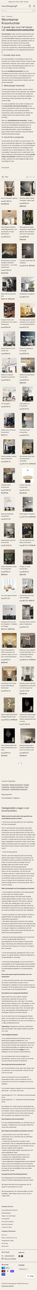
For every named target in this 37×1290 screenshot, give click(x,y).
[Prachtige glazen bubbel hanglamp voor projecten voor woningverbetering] (27, 315)
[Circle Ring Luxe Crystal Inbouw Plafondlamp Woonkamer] (9, 679)
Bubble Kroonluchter (16, 785)
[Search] (33, 10)
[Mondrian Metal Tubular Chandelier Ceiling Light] (27, 193)
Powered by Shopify (8, 1286)
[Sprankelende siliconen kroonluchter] (9, 534)
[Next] (21, 763)
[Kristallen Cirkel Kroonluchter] (9, 480)
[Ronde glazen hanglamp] (27, 507)
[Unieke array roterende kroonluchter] (9, 424)
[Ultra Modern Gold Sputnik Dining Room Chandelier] (27, 452)
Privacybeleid (5, 1218)
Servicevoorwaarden (8, 1221)
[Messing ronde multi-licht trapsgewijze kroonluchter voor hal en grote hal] (27, 680)
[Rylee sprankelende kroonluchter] (9, 508)
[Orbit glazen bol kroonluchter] (27, 398)
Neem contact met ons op (9, 1237)
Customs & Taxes (7, 1227)
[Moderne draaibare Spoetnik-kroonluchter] (9, 369)
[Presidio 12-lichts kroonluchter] (27, 562)
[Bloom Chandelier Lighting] (9, 192)
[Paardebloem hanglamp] (27, 287)
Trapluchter (5, 785)
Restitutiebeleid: (6, 1213)
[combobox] (18, 10)
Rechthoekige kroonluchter (19, 789)
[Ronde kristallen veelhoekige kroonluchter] (9, 451)
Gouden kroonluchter (17, 787)
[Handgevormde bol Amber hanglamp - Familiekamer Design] (9, 617)
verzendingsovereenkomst (9, 1210)
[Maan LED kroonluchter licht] (9, 288)
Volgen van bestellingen (9, 1216)
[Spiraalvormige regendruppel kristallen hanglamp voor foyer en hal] (27, 742)
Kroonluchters (6, 34)
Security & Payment (7, 1224)
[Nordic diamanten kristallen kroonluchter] (9, 562)
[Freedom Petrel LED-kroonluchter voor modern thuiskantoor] (9, 315)
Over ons (4, 1235)
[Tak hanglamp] (9, 397)
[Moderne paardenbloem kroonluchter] (27, 370)
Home (3, 16)
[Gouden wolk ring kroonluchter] (27, 480)
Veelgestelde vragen (8, 1240)
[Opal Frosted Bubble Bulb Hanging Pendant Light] (9, 709)
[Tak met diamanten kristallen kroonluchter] (27, 534)
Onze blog (5, 1243)
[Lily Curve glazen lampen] (9, 589)
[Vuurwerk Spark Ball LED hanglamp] (27, 255)
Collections (9, 16)
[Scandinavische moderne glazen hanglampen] (27, 616)
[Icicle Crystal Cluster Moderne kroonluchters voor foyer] (9, 742)
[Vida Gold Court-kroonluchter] (27, 424)
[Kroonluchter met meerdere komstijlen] (27, 590)
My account (5, 1246)
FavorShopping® (9, 6)
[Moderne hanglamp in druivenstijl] (27, 343)
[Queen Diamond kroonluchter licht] (9, 343)
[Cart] (30, 6)
